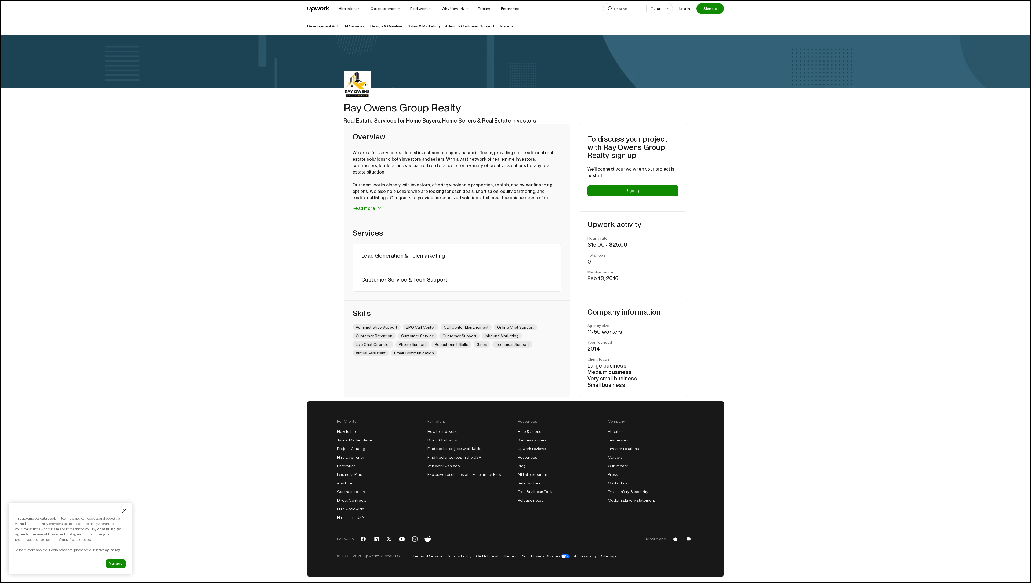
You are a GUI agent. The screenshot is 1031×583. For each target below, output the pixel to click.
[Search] (610, 8)
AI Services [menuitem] (354, 26)
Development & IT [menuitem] (323, 26)
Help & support (531, 431)
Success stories (532, 440)
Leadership (618, 440)
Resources (527, 457)
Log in (684, 8)
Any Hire (345, 483)
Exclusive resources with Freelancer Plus (464, 474)
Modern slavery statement (631, 500)
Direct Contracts (352, 500)
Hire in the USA (350, 517)
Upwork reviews (532, 449)
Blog (522, 466)
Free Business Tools (535, 492)
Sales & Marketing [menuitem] (424, 26)
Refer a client (529, 483)
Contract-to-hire (351, 492)
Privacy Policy (459, 556)
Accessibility (585, 556)
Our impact (618, 466)
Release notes (530, 500)
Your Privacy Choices (546, 556)
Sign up (710, 8)
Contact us (617, 483)
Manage (116, 564)
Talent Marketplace (354, 440)
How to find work (442, 431)
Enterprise (346, 466)
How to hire (347, 431)
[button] (457, 209)
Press (613, 474)
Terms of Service (427, 556)
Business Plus (349, 474)
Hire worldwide (350, 509)
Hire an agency (351, 457)
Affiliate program (532, 474)
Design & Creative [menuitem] (386, 26)
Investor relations (623, 449)
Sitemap (608, 556)
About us (616, 431)
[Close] (124, 511)
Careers (615, 457)
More (504, 26)
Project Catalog (351, 449)
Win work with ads (443, 466)
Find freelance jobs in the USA (454, 457)
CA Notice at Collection (497, 556)
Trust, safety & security (628, 492)
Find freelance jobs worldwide (454, 449)
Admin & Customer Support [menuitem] (469, 26)
